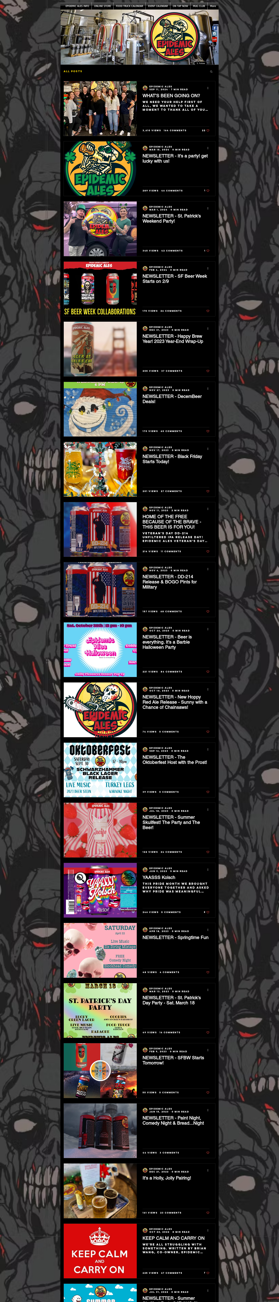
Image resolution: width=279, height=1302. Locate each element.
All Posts (73, 71)
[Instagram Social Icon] (214, 33)
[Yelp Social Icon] (214, 39)
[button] (211, 71)
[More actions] (209, 88)
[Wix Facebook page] (214, 28)
